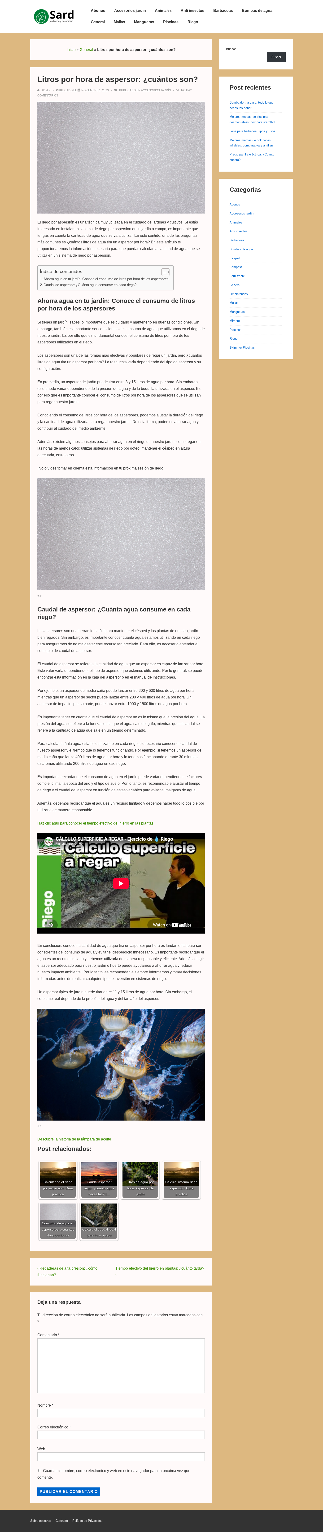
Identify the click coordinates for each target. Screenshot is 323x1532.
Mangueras (144, 22)
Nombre (44, 1405)
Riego (193, 22)
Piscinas (171, 22)
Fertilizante (237, 276)
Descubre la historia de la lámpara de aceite (74, 1139)
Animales (163, 11)
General (98, 22)
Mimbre (235, 321)
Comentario (48, 1335)
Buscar (231, 49)
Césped (235, 258)
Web (41, 1449)
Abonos (98, 11)
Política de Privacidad (87, 1521)
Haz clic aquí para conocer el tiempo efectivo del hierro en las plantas (95, 823)
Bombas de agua (257, 11)
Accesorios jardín (130, 11)
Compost (236, 267)
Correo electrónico (52, 1427)
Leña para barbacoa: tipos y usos (252, 131)
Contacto (62, 1521)
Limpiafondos (239, 294)
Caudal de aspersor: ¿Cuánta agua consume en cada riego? (90, 285)
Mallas (119, 22)
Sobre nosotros (40, 1521)
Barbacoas (223, 11)
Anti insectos (192, 11)
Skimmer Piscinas (242, 347)
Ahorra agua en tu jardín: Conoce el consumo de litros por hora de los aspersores (106, 279)
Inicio (71, 50)
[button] (163, 272)
